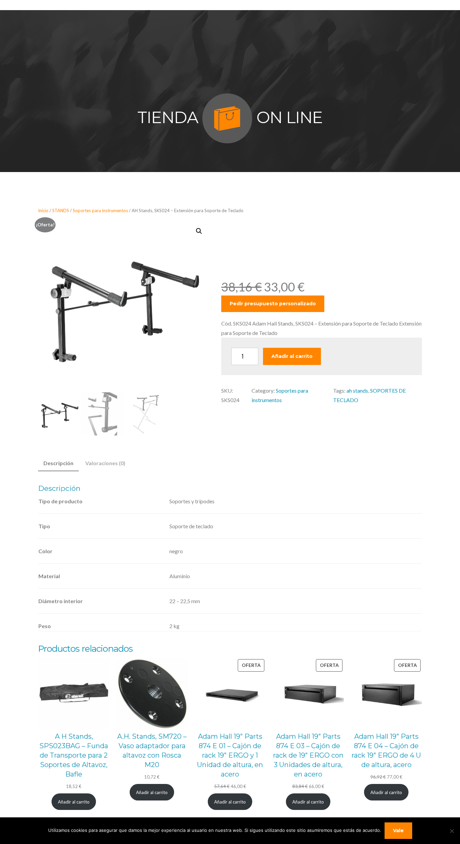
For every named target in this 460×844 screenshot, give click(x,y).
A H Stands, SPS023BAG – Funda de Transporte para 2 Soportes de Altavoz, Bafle (73, 755)
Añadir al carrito (292, 356)
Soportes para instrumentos (100, 210)
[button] (199, 231)
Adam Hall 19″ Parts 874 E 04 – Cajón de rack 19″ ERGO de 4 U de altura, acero (386, 750)
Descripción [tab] (58, 463)
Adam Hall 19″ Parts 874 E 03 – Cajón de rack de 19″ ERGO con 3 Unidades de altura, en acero (308, 755)
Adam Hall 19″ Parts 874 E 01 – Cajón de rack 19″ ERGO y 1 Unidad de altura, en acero (230, 755)
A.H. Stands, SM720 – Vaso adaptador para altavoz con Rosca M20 (152, 750)
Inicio (43, 210)
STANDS (60, 210)
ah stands (357, 390)
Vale (398, 830)
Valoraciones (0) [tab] (105, 463)
